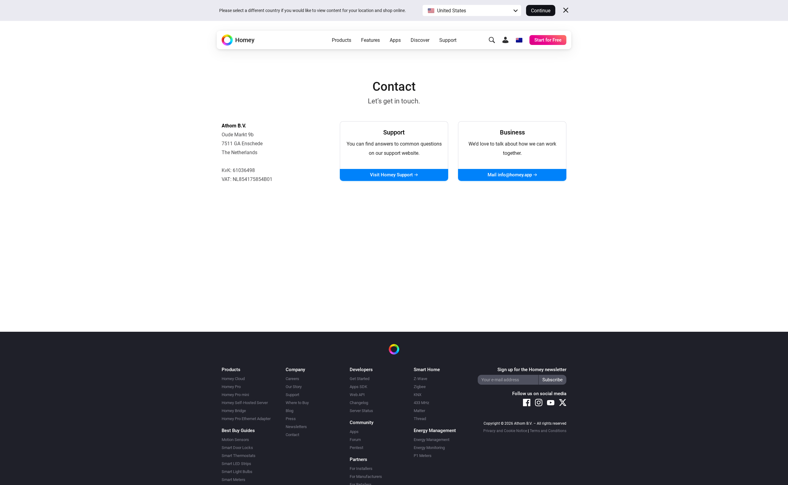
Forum (355, 439)
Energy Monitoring (429, 447)
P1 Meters (423, 455)
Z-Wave (420, 378)
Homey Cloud (233, 378)
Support (447, 40)
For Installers (361, 468)
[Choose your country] (519, 40)
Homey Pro (231, 386)
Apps (395, 40)
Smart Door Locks (237, 447)
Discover (420, 40)
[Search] (491, 40)
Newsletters (296, 426)
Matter (419, 410)
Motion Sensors (235, 439)
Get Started (359, 378)
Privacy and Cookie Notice (505, 431)
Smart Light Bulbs (237, 471)
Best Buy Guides (238, 430)
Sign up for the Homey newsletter (531, 369)
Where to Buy (297, 402)
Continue (540, 11)
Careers (292, 378)
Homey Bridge (234, 410)
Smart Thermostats (238, 455)
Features (370, 40)
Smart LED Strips (236, 463)
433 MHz (421, 402)
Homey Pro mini (235, 394)
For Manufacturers (366, 476)
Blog (289, 410)
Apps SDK (358, 386)
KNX (417, 394)
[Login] (505, 40)
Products (341, 40)
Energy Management (431, 439)
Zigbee (420, 386)
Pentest (356, 447)
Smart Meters (233, 479)
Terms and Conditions (548, 431)
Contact (292, 434)
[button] (472, 10)
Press (291, 418)
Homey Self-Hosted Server (245, 402)
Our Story (294, 386)
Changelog (359, 402)
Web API (357, 394)
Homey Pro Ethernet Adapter (246, 418)
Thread (420, 418)
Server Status (361, 410)
